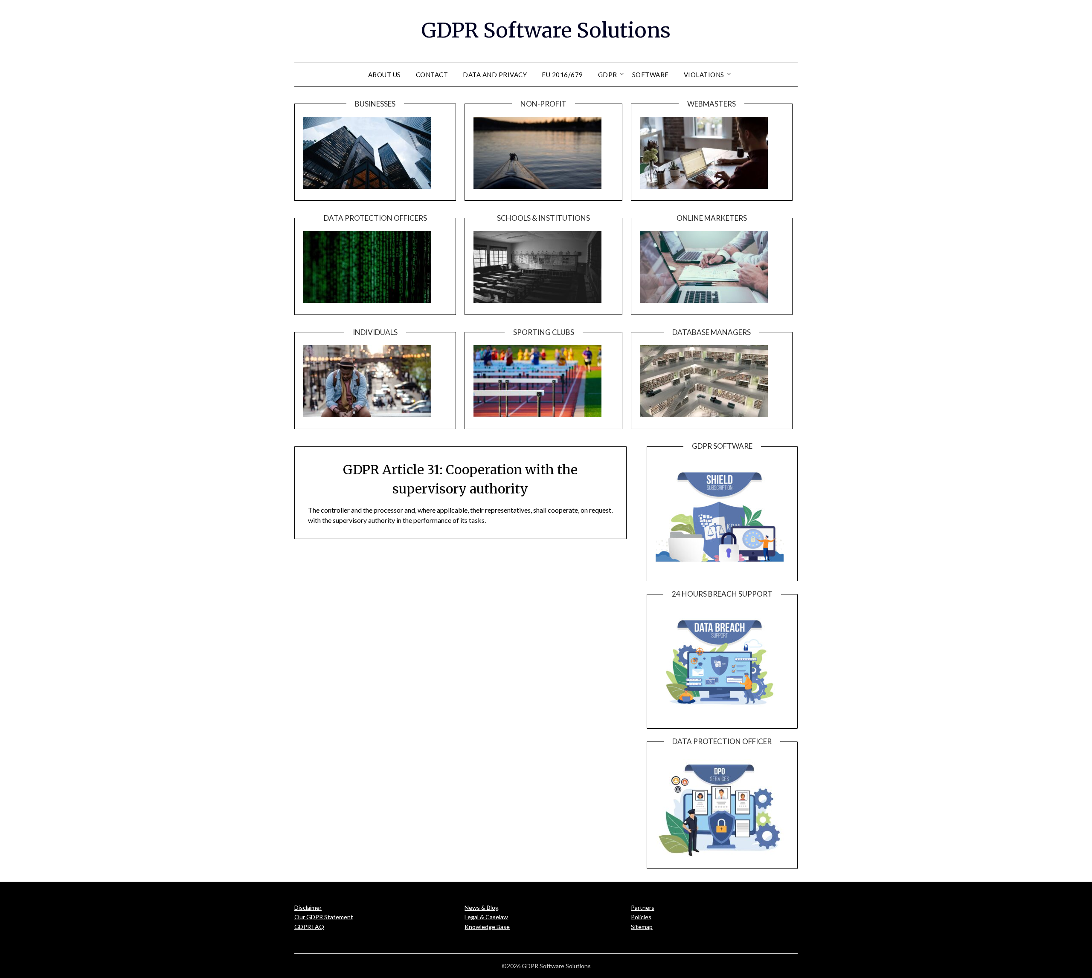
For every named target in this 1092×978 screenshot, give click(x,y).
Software (650, 74)
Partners (642, 907)
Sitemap (642, 926)
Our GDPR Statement (323, 916)
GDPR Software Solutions (546, 30)
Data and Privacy (495, 74)
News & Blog (482, 907)
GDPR (607, 74)
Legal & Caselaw (486, 916)
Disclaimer (308, 907)
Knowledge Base (487, 926)
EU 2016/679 (562, 74)
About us (384, 74)
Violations (704, 74)
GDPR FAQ (309, 926)
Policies (641, 916)
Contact (432, 74)
